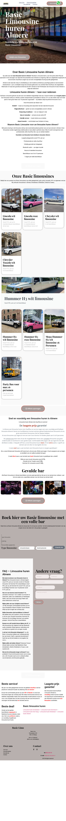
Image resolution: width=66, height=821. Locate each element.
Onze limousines (31, 2)
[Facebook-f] (33, 749)
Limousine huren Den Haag (31, 712)
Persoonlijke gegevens (8, 545)
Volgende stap (59, 547)
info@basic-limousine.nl (49, 755)
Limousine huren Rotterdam (48, 712)
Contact (35, 4)
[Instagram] (37, 749)
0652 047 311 (48, 752)
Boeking (3, 541)
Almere (31, 422)
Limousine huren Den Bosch (49, 710)
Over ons (21, 2)
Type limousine (5, 537)
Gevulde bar (27, 4)
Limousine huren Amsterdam (31, 710)
